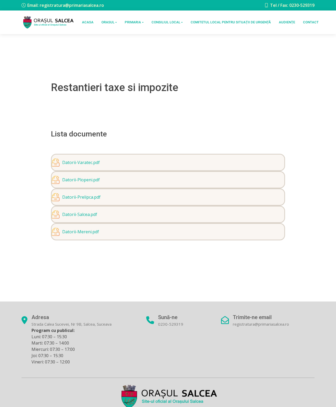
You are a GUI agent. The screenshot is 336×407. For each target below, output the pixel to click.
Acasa (87, 22)
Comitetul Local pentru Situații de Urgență (231, 22)
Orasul (107, 22)
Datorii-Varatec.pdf (81, 162)
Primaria (133, 22)
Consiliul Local (165, 22)
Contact (311, 22)
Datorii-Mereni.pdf (80, 232)
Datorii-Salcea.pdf (79, 214)
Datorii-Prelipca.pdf (81, 197)
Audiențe (287, 22)
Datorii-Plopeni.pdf (81, 180)
